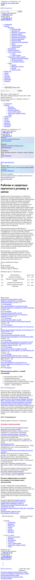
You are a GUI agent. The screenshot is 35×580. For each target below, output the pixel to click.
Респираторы (12, 48)
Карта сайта (12, 87)
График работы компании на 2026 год (12, 503)
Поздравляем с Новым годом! (10, 513)
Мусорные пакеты (17, 60)
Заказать (3, 179)
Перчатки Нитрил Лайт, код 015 (10, 314)
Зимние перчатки (16, 45)
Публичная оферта (6, 578)
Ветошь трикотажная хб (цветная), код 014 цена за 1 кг (17, 330)
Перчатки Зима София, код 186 (10, 321)
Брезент (13, 65)
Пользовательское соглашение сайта (12, 577)
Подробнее (4, 170)
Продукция (4, 162)
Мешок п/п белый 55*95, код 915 (11, 301)
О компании (8, 24)
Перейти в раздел (23, 427)
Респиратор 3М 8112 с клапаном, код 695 (13, 307)
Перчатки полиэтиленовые (19, 42)
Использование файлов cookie (10, 575)
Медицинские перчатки (18, 37)
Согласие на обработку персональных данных (15, 573)
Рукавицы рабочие (13, 50)
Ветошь (13, 68)
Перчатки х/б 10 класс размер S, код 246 (13, 350)
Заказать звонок (5, 21)
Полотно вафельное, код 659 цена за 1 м (13, 364)
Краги (13, 44)
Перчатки (11, 27)
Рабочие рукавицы (23, 404)
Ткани (10, 63)
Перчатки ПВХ (16, 29)
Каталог (6, 26)
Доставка (7, 76)
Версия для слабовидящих (10, 3)
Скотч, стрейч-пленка (14, 52)
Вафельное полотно (17, 66)
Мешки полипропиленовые (19, 58)
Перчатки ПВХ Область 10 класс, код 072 (13, 357)
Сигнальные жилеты (17, 61)
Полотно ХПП (15, 70)
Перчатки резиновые (17, 39)
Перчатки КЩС (16, 40)
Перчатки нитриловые (18, 35)
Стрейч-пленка (16, 55)
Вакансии (7, 78)
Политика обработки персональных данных (14, 572)
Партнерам (7, 79)
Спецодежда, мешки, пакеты (16, 57)
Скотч (13, 53)
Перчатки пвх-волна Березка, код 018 (12, 336)
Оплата (6, 74)
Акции (6, 73)
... (4, 84)
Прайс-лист (7, 71)
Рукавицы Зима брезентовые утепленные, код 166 (16, 343)
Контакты (7, 81)
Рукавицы (11, 541)
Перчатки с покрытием (18, 32)
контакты (21, 473)
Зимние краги (15, 47)
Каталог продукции (14, 537)
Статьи (10, 529)
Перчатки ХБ (15, 31)
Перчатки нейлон (16, 34)
